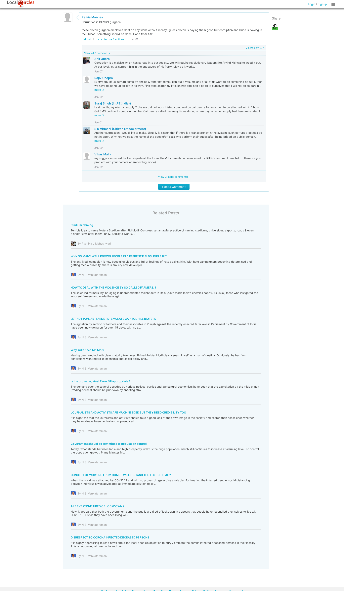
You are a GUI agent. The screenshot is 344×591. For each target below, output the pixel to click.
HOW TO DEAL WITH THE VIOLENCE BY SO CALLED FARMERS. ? (113, 287)
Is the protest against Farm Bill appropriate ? (101, 381)
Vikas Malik (102, 154)
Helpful (86, 39)
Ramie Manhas (92, 17)
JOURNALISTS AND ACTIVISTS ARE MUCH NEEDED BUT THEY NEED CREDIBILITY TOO (128, 412)
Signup (322, 4)
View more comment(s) (174, 176)
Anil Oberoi (102, 59)
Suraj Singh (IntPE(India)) (112, 103)
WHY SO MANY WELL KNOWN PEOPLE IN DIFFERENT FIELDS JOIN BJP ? (119, 256)
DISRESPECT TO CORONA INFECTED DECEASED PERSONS (110, 537)
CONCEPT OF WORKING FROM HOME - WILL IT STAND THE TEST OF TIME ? (121, 475)
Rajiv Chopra (103, 78)
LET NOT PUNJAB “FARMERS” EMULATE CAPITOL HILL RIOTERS (113, 318)
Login (311, 4)
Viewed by (255, 47)
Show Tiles (334, 4)
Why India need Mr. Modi (87, 350)
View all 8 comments (97, 53)
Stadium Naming (82, 225)
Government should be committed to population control (109, 443)
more (98, 89)
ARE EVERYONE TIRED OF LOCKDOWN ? (97, 506)
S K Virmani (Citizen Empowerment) (120, 129)
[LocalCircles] (20, 4)
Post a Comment (174, 187)
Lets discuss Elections (110, 39)
